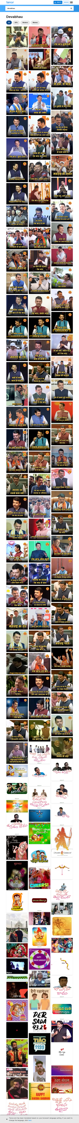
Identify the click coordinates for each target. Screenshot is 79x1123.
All (9, 22)
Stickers (25, 22)
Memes (35, 22)
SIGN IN (66, 2)
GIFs (16, 22)
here (29, 1120)
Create (59, 2)
